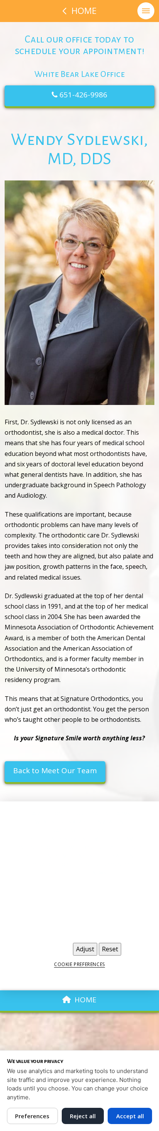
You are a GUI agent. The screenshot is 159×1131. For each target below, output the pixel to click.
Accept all (130, 1116)
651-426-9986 (82, 95)
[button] (145, 10)
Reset (110, 949)
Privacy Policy (40, 928)
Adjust (85, 949)
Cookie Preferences (79, 964)
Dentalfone (128, 979)
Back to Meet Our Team (55, 770)
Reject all (83, 1116)
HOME (85, 1000)
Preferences (32, 1116)
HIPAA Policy (81, 928)
